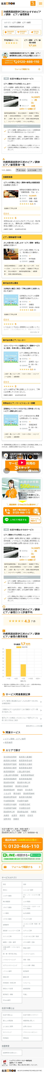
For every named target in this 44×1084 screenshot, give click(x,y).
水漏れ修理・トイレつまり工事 (11, 948)
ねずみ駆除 (26, 913)
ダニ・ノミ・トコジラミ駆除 (31, 896)
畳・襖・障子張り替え (10, 954)
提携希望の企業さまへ (10, 1053)
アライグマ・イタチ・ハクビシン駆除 (31, 907)
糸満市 (6, 815)
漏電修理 (6, 925)
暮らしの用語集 (8, 1020)
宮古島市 (29, 790)
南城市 (20, 790)
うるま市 (7, 793)
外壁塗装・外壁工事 (9, 983)
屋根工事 (6, 977)
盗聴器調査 (26, 988)
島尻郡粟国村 (9, 771)
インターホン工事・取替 (31, 936)
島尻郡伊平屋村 (10, 764)
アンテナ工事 (27, 919)
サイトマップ (7, 1032)
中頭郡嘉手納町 (10, 808)
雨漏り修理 (26, 948)
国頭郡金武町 (22, 812)
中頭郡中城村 (22, 801)
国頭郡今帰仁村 (23, 782)
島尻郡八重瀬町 (25, 757)
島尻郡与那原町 (25, 797)
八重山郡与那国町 (11, 775)
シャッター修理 (28, 890)
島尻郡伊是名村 (25, 760)
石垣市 (30, 815)
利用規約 (6, 1038)
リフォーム (26, 983)
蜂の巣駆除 (6, 901)
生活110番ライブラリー (30, 1015)
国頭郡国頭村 (9, 790)
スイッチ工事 (7, 936)
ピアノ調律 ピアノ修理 (11, 831)
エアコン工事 (27, 930)
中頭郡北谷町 (24, 804)
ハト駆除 (6, 913)
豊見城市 (17, 793)
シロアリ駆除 (7, 896)
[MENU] (40, 3)
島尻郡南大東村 (10, 768)
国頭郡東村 (8, 786)
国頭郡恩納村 (28, 793)
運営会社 (26, 1038)
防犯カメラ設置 (8, 988)
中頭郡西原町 (9, 801)
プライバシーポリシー (30, 1032)
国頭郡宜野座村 (10, 797)
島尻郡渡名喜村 (25, 768)
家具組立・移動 (8, 994)
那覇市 (16, 819)
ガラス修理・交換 (28, 942)
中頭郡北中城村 (10, 804)
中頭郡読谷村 (24, 808)
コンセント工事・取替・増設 (31, 925)
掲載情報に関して (28, 1020)
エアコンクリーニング (10, 965)
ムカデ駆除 (26, 901)
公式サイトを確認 (26, 109)
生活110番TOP (7, 829)
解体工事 (26, 977)
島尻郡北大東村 (25, 764)
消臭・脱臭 (26, 959)
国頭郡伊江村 (9, 812)
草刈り (5, 890)
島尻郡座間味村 (27, 775)
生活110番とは (7, 1015)
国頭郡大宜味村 (21, 786)
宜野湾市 (7, 819)
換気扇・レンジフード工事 (11, 930)
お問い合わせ (27, 1026)
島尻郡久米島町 (10, 760)
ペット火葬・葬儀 (28, 965)
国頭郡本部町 (9, 782)
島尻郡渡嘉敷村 (10, 779)
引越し (25, 994)
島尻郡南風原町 (25, 779)
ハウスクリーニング (9, 959)
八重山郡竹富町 (23, 771)
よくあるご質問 (8, 1026)
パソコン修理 (7, 971)
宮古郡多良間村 (10, 757)
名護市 (14, 815)
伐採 (24, 884)
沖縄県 (24, 831)
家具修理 (26, 971)
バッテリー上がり (28, 954)
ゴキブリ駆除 (7, 907)
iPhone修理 (6, 1000)
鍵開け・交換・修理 (9, 942)
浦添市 (22, 815)
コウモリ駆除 (7, 919)
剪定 (4, 884)
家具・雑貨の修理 (21, 829)
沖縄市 (33, 812)
